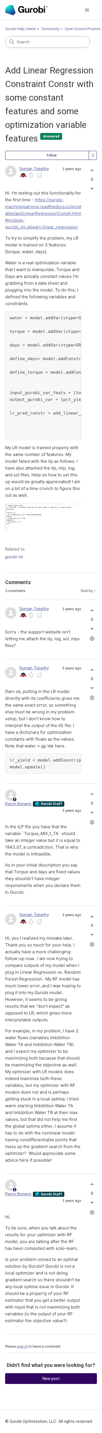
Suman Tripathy (34, 168)
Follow (52, 155)
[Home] (26, 10)
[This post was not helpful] (92, 188)
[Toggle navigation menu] (87, 10)
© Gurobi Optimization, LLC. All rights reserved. (49, 1421)
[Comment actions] (92, 638)
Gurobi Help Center (20, 29)
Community (50, 29)
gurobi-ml (14, 556)
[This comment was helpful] (92, 611)
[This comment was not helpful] (92, 628)
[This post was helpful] (92, 171)
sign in (22, 1346)
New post (51, 1378)
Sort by (87, 591)
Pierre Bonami (18, 803)
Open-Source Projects (83, 29)
